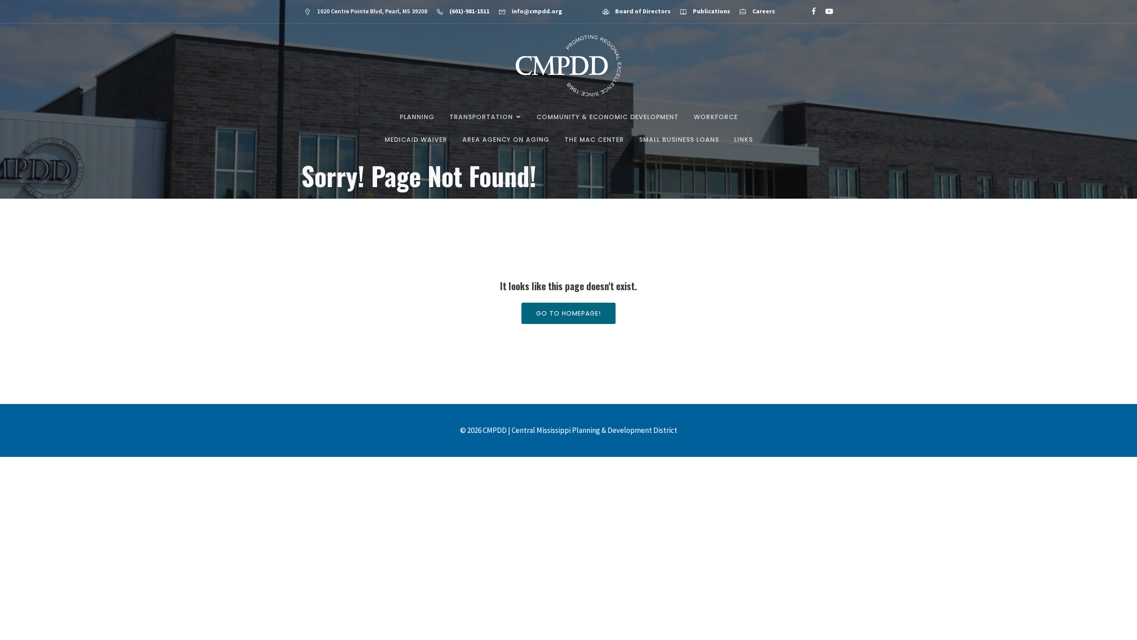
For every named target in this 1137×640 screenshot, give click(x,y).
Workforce (716, 116)
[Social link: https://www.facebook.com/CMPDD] (810, 11)
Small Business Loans (679, 139)
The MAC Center (594, 139)
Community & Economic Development (608, 116)
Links (743, 139)
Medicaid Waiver (416, 139)
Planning (417, 116)
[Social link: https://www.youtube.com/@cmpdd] (825, 11)
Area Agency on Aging (505, 139)
